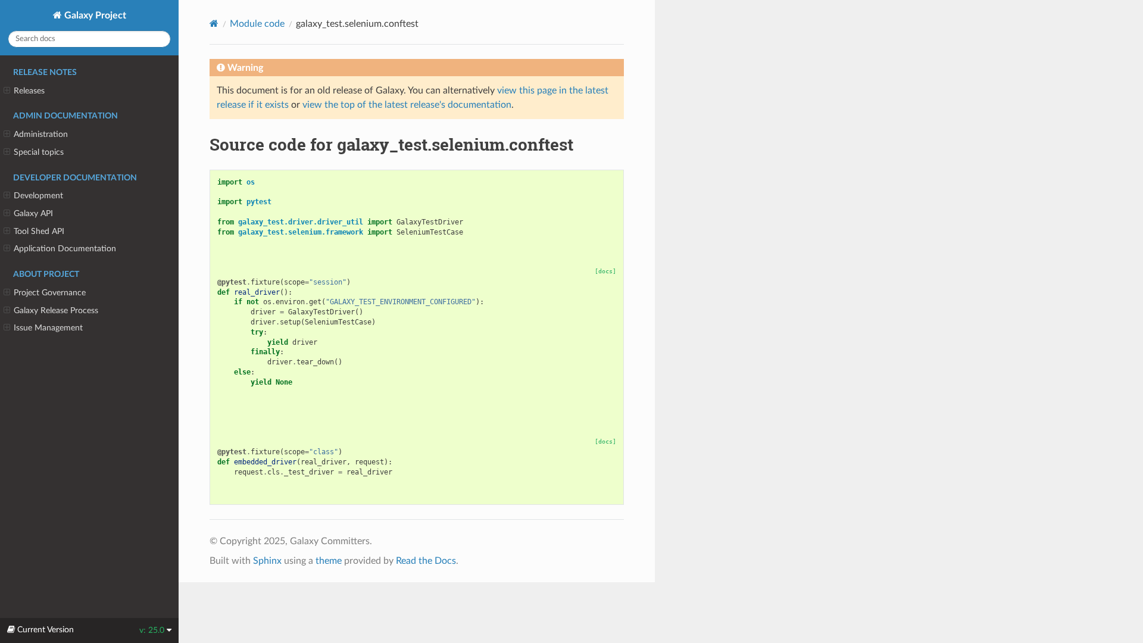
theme (329, 561)
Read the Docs (426, 561)
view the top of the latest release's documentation (406, 105)
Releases (29, 90)
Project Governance (50, 292)
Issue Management (48, 327)
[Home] (214, 23)
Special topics (39, 152)
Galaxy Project (94, 15)
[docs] (605, 271)
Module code (257, 24)
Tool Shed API (39, 231)
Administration (41, 134)
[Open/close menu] (7, 91)
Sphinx (267, 561)
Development (38, 195)
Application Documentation (65, 248)
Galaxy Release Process (56, 310)
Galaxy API (33, 213)
